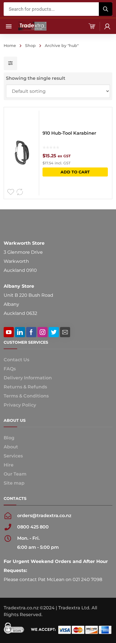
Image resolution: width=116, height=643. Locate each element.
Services (13, 456)
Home (10, 45)
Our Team (15, 474)
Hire (9, 465)
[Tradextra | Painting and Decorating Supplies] (32, 26)
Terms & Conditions (26, 396)
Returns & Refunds (25, 387)
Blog (9, 437)
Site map (14, 483)
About (11, 447)
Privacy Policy (20, 405)
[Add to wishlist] (10, 192)
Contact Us (16, 359)
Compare (19, 192)
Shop (30, 45)
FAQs (10, 368)
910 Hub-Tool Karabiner (69, 133)
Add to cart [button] (75, 172)
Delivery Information (28, 377)
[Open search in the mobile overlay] (58, 9)
